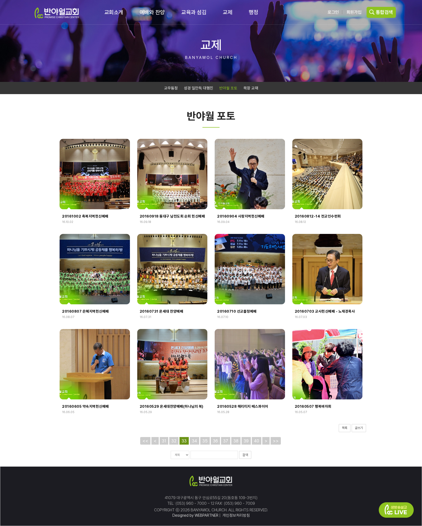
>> (276, 440)
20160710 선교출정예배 (237, 311)
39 (246, 440)
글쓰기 (359, 428)
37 (225, 440)
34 (194, 440)
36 (215, 440)
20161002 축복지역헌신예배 (85, 216)
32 (173, 440)
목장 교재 (250, 88)
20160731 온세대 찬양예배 (161, 311)
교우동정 (171, 88)
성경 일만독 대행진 (198, 88)
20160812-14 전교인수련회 (318, 216)
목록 (344, 428)
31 (164, 440)
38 (235, 440)
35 (205, 440)
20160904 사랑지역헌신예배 (240, 216)
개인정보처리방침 (236, 515)
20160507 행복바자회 (313, 406)
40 (256, 440)
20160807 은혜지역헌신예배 (85, 311)
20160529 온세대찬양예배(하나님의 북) (171, 406)
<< (145, 440)
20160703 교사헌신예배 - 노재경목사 (325, 311)
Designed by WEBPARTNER (195, 515)
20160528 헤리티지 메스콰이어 (242, 406)
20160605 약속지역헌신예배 (85, 406)
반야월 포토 (228, 88)
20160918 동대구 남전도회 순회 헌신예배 (172, 216)
